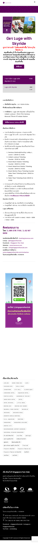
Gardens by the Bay (23, 396)
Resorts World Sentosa (12, 415)
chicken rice (8, 386)
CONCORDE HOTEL (9, 392)
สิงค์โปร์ (27, 452)
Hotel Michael (9, 402)
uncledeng (13, 529)
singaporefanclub (16, 524)
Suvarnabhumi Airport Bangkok (14, 429)
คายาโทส (19, 435)
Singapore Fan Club (17, 243)
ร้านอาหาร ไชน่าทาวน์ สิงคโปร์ (12, 452)
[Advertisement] (19, 354)
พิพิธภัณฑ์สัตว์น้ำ (16, 442)
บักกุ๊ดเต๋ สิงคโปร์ (21, 438)
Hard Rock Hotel (9, 399)
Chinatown (7, 389)
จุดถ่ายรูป (28, 435)
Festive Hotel (8, 396)
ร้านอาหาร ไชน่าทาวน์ (24, 448)
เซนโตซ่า (15, 455)
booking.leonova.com (26, 238)
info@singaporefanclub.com (18, 247)
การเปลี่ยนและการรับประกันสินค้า (20, 196)
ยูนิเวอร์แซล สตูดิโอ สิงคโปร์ (11, 445)
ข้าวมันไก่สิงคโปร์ (8, 435)
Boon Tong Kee (17, 382)
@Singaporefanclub (14, 240)
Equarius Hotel (23, 392)
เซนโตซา (6, 455)
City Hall (17, 389)
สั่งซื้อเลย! (19, 66)
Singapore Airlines (20, 422)
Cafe (26, 382)
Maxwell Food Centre (11, 409)
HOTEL (21, 399)
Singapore (7, 422)
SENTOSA (20, 419)
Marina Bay (7, 405)
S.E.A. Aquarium (9, 419)
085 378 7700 (15, 230)
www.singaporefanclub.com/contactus (16, 252)
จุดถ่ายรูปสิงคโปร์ (8, 438)
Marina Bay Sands (21, 405)
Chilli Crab (20, 386)
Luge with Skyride (11, 87)
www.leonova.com (16, 245)
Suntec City (8, 425)
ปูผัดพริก (6, 442)
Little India (21, 402)
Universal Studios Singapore (14, 432)
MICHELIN (25, 409)
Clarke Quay (28, 389)
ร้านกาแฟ (25, 445)
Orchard (7, 412)
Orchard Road (18, 412)
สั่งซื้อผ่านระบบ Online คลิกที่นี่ (14, 122)
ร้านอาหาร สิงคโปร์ (9, 448)
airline (6, 382)
